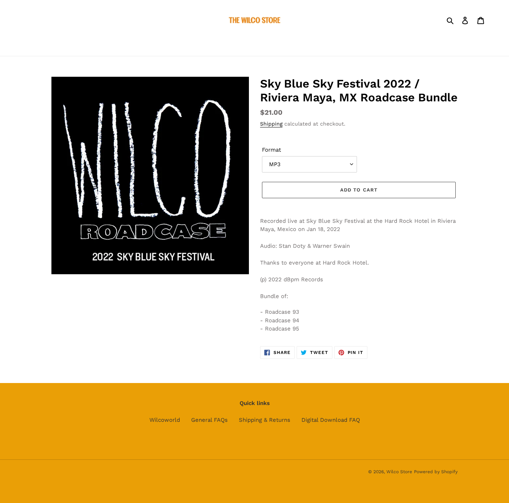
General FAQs (209, 420)
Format (271, 149)
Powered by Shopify (436, 471)
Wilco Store (399, 471)
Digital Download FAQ (330, 420)
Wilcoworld (164, 420)
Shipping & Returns (264, 420)
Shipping (271, 124)
